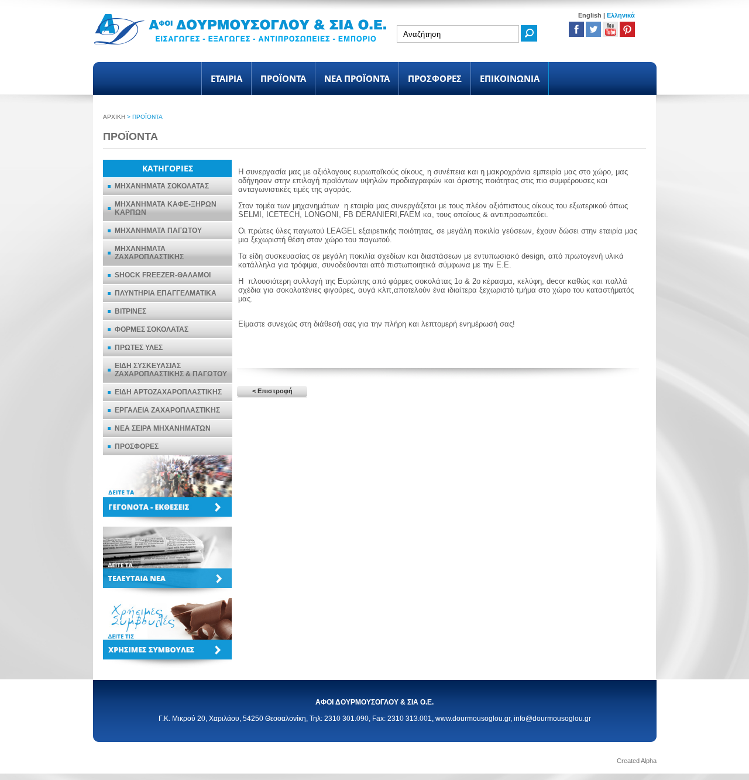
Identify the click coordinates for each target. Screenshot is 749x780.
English (590, 15)
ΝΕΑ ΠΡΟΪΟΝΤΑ (357, 78)
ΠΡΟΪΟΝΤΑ (283, 78)
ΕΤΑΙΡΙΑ (226, 78)
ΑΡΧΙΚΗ (114, 117)
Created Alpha (637, 760)
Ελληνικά (621, 15)
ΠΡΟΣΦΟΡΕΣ (435, 78)
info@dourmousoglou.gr (552, 718)
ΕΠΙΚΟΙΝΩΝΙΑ (510, 78)
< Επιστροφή (272, 390)
